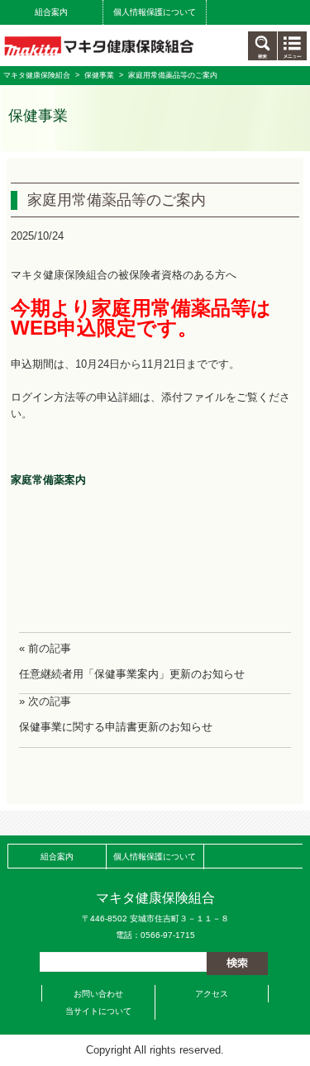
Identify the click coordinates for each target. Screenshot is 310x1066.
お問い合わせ (98, 993)
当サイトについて (98, 1011)
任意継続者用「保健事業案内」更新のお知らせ (132, 674)
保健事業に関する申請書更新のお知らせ (115, 727)
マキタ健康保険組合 (36, 75)
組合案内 (51, 12)
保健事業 (99, 75)
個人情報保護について (154, 12)
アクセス (211, 993)
